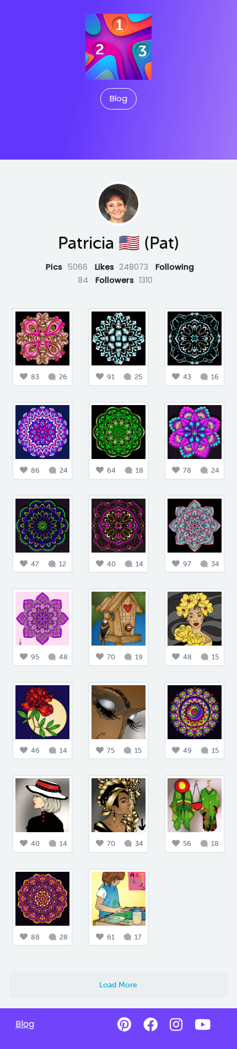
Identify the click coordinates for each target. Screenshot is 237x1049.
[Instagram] (176, 1025)
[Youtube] (203, 1025)
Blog (118, 98)
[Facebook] (150, 1025)
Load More (118, 984)
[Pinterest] (124, 1025)
